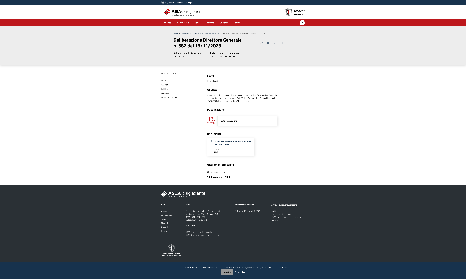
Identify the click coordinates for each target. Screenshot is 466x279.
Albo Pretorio (182, 22)
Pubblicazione (166, 88)
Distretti (210, 22)
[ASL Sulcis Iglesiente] (162, 2)
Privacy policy (240, 272)
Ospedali (224, 22)
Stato (163, 80)
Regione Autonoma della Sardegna (179, 2)
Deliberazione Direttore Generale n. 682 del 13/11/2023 (232, 143)
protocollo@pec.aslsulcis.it (196, 219)
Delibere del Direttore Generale (206, 33)
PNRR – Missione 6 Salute (282, 214)
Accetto (227, 272)
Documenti (165, 93)
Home (175, 33)
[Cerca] (302, 22)
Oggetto (164, 84)
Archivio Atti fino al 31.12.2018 (247, 211)
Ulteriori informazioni (169, 97)
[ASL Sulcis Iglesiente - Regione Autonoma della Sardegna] (183, 194)
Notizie (237, 22)
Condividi (265, 43)
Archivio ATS (276, 211)
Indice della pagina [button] (169, 73)
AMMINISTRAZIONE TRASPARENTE (284, 205)
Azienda (167, 22)
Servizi (198, 22)
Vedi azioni (278, 43)
